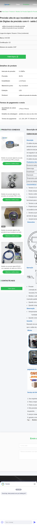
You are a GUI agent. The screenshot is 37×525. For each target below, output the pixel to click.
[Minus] (35, 484)
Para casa (5, 11)
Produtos (26, 4)
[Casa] (7, 4)
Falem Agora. (12, 56)
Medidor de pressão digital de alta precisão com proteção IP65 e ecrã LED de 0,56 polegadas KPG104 (10, 196)
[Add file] (2, 522)
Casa (18, 4)
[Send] (34, 522)
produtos (11, 11)
